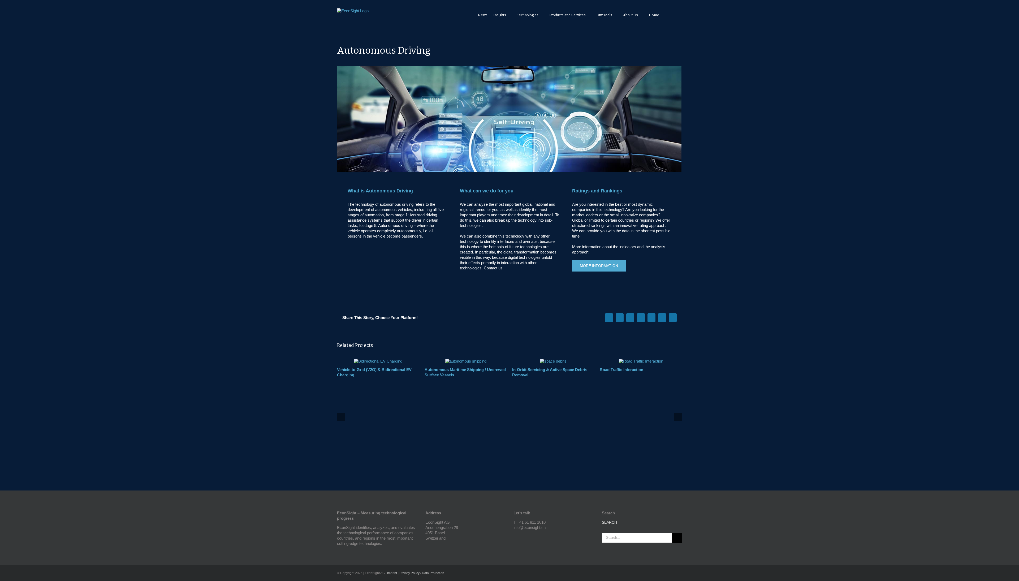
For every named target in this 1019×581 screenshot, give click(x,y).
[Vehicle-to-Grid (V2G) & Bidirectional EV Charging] (378, 361)
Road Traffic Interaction (621, 369)
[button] (674, 15)
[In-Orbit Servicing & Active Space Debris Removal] (553, 361)
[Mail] (529, 537)
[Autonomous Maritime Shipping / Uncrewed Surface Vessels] (465, 361)
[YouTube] (515, 537)
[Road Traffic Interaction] (641, 361)
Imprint (392, 573)
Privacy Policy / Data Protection (421, 573)
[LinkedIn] (522, 537)
